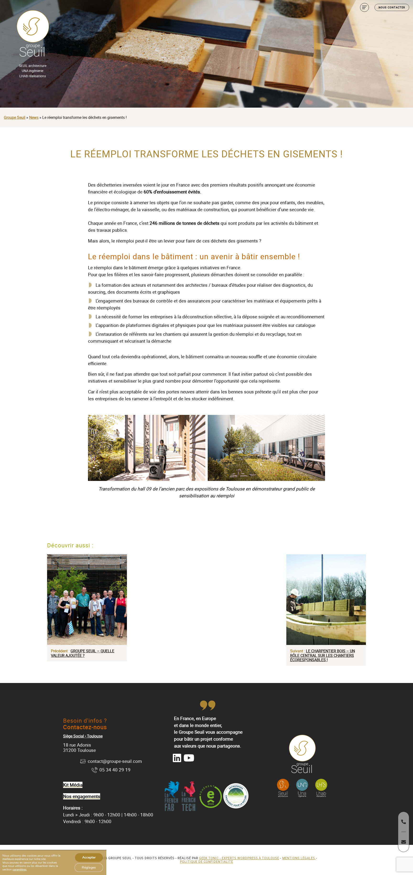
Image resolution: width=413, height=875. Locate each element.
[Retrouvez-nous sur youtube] (189, 758)
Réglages (89, 867)
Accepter (89, 857)
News (33, 117)
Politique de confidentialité (206, 861)
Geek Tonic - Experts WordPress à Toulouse (239, 858)
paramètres (19, 869)
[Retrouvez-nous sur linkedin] (177, 758)
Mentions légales (299, 858)
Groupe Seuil (14, 117)
